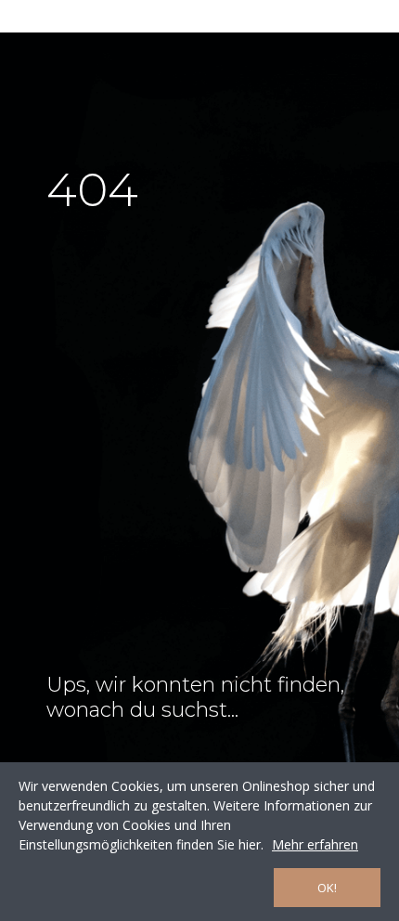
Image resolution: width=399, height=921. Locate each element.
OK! (327, 887)
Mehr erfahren (315, 844)
